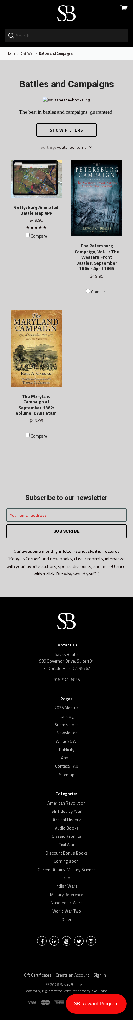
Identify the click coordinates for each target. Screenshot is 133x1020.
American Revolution (66, 803)
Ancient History (67, 819)
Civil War (66, 844)
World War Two (66, 911)
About (66, 757)
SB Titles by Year (66, 811)
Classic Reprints (66, 836)
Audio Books (66, 828)
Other (66, 919)
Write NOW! (66, 741)
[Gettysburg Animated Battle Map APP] (36, 178)
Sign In (99, 975)
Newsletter (66, 732)
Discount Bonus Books (67, 853)
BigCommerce (52, 991)
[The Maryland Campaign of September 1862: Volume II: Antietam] (36, 348)
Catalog (66, 716)
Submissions (67, 724)
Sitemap (66, 774)
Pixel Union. (100, 991)
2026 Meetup (66, 708)
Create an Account (72, 975)
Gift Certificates (38, 975)
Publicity (66, 749)
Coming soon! (67, 861)
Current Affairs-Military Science (67, 869)
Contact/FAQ (66, 766)
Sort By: (48, 147)
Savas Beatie (71, 984)
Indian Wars (66, 886)
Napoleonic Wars (67, 902)
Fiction (66, 877)
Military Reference (66, 894)
